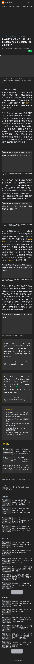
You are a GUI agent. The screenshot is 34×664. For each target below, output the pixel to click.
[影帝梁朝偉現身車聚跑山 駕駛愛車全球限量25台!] (6, 612)
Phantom (22, 36)
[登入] (28, 2)
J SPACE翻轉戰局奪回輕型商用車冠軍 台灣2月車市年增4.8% (21, 577)
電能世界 (25, 6)
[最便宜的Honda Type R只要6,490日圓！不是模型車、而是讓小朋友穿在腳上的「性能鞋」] (6, 636)
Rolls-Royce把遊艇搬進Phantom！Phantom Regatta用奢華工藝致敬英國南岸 (22, 510)
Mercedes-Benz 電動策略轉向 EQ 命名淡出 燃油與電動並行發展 (22, 569)
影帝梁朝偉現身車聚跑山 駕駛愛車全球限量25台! (22, 610)
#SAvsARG (26, 384)
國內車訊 (4, 6)
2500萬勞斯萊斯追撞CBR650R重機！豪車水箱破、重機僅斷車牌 (22, 451)
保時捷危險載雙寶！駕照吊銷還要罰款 (17, 420)
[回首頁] (8, 2)
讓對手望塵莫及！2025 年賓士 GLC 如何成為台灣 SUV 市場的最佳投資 (22, 561)
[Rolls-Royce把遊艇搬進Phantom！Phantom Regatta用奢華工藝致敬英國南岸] (6, 510)
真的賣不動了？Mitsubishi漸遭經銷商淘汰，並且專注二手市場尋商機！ (21, 544)
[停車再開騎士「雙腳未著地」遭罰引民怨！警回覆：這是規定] (6, 585)
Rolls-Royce (13, 36)
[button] (31, 2)
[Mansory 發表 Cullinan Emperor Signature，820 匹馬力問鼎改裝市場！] (8, 460)
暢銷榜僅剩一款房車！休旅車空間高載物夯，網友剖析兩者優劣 (21, 644)
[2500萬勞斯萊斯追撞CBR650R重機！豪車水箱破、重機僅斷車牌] (8, 451)
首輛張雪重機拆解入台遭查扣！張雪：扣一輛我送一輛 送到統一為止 (21, 603)
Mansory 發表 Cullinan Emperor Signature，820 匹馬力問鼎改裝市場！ (22, 459)
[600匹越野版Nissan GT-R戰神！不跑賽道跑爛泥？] (6, 628)
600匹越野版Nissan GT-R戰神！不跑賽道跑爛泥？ (17, 429)
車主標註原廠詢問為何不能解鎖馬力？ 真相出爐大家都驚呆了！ (17, 433)
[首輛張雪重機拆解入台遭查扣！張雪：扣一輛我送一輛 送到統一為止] (6, 603)
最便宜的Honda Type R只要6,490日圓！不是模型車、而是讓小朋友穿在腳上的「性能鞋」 (17, 414)
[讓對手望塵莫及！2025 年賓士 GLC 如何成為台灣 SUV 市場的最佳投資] (6, 561)
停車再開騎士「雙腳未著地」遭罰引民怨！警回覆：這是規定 (22, 585)
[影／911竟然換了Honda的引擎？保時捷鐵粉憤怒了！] (6, 553)
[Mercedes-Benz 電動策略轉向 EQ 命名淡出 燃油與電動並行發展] (6, 569)
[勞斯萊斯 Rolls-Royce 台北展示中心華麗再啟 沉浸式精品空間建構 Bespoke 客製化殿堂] (8, 468)
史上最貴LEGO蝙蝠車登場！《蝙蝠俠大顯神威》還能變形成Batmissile (22, 620)
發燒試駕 (11, 6)
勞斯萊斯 (5, 36)
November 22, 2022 (21, 400)
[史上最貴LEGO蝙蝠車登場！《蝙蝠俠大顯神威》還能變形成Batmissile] (6, 620)
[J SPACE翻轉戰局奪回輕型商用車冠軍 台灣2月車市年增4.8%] (6, 577)
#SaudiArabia (9, 387)
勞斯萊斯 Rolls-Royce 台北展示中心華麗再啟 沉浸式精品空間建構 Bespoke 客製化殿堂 (22, 468)
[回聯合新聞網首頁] (3, 2)
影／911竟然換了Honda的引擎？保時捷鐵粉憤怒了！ (22, 551)
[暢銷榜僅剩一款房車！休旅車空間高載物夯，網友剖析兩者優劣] (6, 644)
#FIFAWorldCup (14, 384)
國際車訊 (18, 6)
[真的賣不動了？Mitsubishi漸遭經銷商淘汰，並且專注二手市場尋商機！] (6, 544)
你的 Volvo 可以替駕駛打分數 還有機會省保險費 (17, 424)
